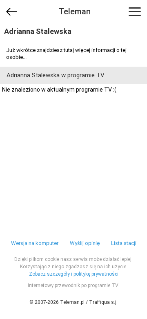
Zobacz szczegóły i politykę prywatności (73, 274)
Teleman (75, 11)
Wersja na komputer (34, 243)
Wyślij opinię (85, 243)
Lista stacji (123, 243)
